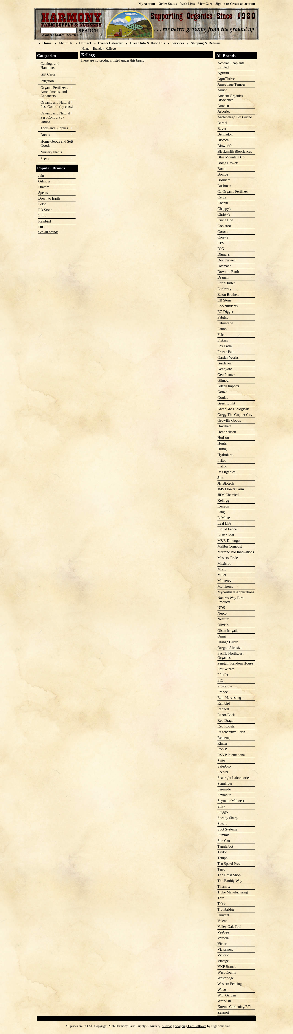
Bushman (224, 186)
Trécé (221, 904)
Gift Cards (48, 74)
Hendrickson (226, 432)
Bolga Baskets (227, 163)
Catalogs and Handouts (50, 66)
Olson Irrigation (228, 630)
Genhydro (224, 369)
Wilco (221, 989)
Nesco (222, 613)
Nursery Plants (51, 152)
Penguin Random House (235, 663)
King (221, 512)
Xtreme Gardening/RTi (234, 1007)
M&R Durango (228, 541)
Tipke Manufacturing (232, 892)
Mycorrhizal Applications (235, 592)
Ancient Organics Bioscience (230, 98)
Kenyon (223, 506)
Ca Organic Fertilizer (232, 191)
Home (85, 48)
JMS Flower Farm (230, 489)
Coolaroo (224, 226)
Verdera (223, 938)
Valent (222, 921)
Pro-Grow (224, 686)
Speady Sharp (227, 818)
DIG (41, 227)
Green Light (226, 403)
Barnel (222, 123)
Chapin (222, 203)
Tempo (222, 858)
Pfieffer (222, 675)
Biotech (223, 140)
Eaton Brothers (228, 294)
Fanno (222, 329)
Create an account (242, 3)
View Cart (205, 3)
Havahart (224, 426)
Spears (43, 193)
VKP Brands (226, 967)
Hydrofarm (225, 455)
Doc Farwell (226, 260)
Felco (42, 204)
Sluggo (222, 812)
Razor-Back (226, 715)
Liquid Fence (227, 529)
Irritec (221, 460)
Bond (221, 169)
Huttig (222, 449)
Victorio (223, 955)
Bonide (222, 174)
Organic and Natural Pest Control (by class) (55, 104)
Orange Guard (227, 642)
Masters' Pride (227, 558)
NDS (221, 608)
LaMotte (223, 518)
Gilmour (44, 181)
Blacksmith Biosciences (234, 151)
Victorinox (225, 949)
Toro (220, 898)
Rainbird (44, 221)
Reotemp (224, 738)
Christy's (223, 214)
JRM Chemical (228, 495)
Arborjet (223, 111)
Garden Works (228, 357)
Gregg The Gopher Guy (234, 415)
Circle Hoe (225, 220)
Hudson (223, 438)
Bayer (221, 128)
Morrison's (225, 586)
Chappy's (224, 209)
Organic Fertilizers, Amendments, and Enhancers (53, 92)
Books (44, 135)
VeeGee (223, 932)
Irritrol (42, 215)
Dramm (43, 187)
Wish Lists (187, 3)
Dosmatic (224, 266)
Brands (97, 48)
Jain (41, 175)
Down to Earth (49, 198)
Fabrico (222, 317)
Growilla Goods (229, 420)
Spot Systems (227, 829)
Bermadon (225, 134)
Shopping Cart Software (190, 1026)
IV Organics (226, 472)
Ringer (222, 743)
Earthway (224, 289)
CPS (220, 243)
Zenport (223, 1012)
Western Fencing (229, 984)
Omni (221, 636)
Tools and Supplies (53, 128)
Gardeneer (225, 363)
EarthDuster (226, 283)
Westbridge (225, 978)
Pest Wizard (226, 669)
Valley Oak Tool (229, 926)
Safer (221, 761)
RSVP (222, 749)
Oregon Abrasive (229, 648)
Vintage (223, 961)
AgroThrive (226, 79)
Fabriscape (225, 323)
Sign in (220, 3)
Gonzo (222, 392)
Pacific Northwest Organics (230, 655)
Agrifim (223, 73)
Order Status (168, 3)
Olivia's (222, 625)
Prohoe (222, 692)
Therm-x (223, 886)
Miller (221, 575)
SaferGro (224, 766)
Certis (221, 197)
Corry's (222, 237)
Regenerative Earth (231, 732)
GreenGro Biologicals (233, 409)
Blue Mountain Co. (231, 157)
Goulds (222, 397)
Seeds (43, 159)
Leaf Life (224, 523)
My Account (146, 3)
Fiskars (222, 340)
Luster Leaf (225, 535)
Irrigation (46, 81)
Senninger (224, 783)
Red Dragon (226, 720)
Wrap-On (224, 1001)
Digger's (223, 254)
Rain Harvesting (229, 698)
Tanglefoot (225, 846)
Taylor (222, 852)
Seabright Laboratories (233, 778)
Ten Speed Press (229, 864)
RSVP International (231, 755)
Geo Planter (226, 375)
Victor (221, 944)
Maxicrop (224, 563)
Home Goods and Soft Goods (55, 143)
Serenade (224, 789)
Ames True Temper (231, 84)
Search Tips (74, 35)
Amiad (222, 90)
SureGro (223, 841)
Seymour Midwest (230, 801)
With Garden (226, 995)
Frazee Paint (226, 352)
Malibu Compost (229, 546)
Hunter (222, 443)
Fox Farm (224, 346)
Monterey (224, 581)
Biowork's (224, 146)
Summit (223, 835)
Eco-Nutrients (227, 306)
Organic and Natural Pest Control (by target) (54, 117)
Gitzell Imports (228, 386)
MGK (221, 569)
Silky (221, 806)
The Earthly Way (229, 881)
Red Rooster (226, 726)
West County (226, 972)
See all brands (48, 232)
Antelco (223, 106)
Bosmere (223, 180)
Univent (223, 915)
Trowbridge (225, 909)
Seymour (224, 795)
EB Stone (45, 210)
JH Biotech (225, 483)
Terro (221, 869)
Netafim (223, 619)
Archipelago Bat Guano (234, 117)
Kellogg (223, 500)
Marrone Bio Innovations (235, 552)
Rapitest (223, 709)
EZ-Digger (225, 312)
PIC (220, 680)
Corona (222, 231)
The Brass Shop (229, 875)
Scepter (222, 772)
